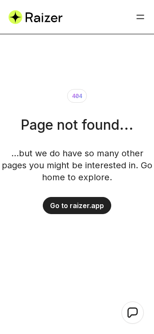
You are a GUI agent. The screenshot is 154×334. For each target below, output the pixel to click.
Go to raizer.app (77, 205)
